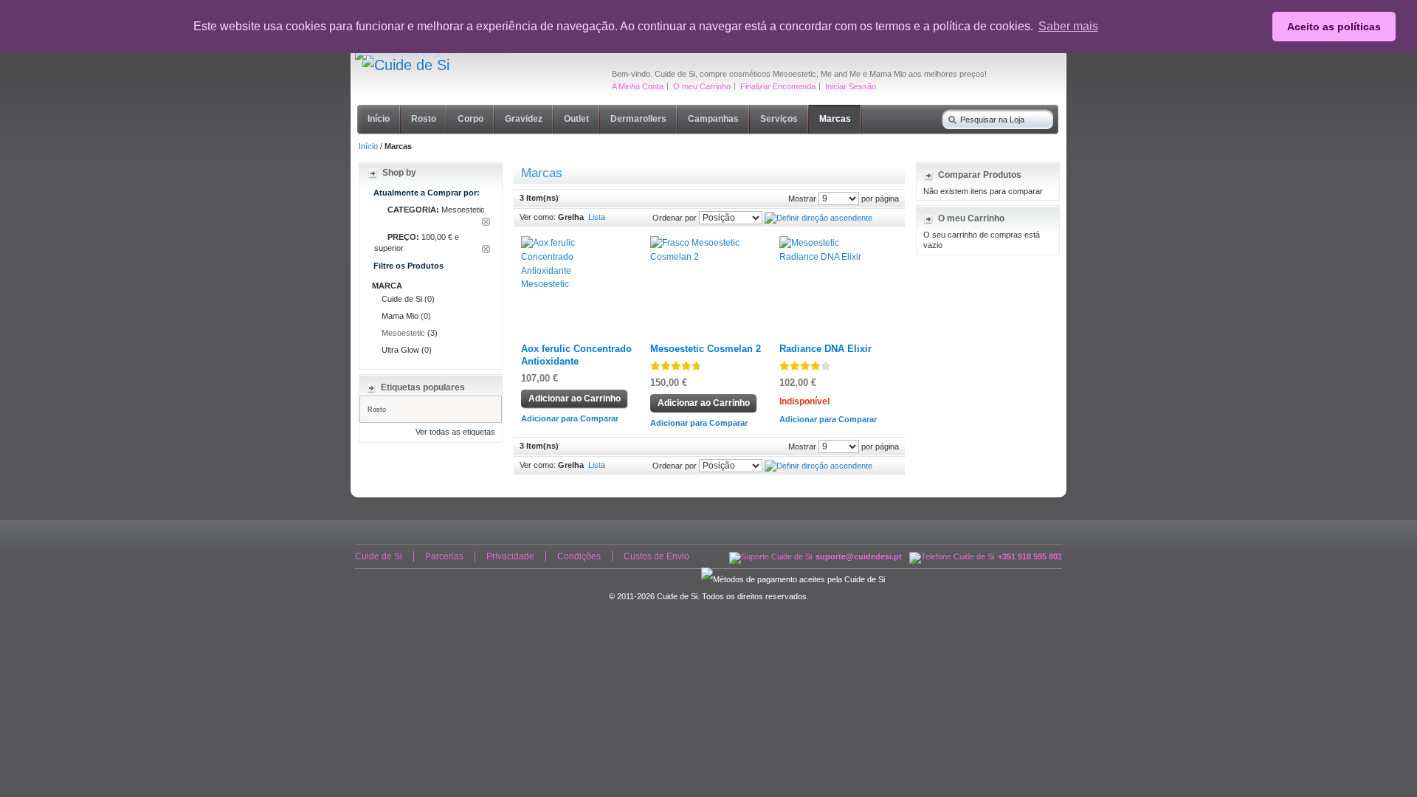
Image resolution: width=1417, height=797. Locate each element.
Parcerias (444, 556)
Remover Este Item (486, 222)
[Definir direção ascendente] (818, 217)
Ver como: (538, 217)
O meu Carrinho (702, 86)
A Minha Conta (637, 86)
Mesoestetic (403, 332)
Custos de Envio (656, 556)
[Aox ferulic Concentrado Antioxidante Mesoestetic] (571, 243)
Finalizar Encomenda (778, 86)
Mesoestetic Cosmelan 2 (705, 349)
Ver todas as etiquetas (455, 431)
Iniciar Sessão (850, 86)
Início (368, 146)
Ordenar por (674, 217)
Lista (596, 217)
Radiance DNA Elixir (825, 349)
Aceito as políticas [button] (1334, 26)
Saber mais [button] (1068, 26)
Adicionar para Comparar (569, 418)
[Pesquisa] (949, 117)
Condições (579, 556)
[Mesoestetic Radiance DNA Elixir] (829, 243)
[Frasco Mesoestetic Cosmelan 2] (700, 243)
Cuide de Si (378, 556)
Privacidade (510, 556)
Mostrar (802, 198)
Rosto (377, 409)
